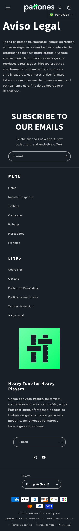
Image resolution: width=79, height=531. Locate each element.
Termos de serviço (20, 306)
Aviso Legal (16, 315)
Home (12, 188)
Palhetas (14, 224)
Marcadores (16, 233)
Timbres (13, 206)
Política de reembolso (23, 297)
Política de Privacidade (23, 288)
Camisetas (15, 215)
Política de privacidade (60, 518)
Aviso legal (65, 524)
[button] (8, 7)
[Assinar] (66, 156)
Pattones (33, 513)
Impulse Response (21, 197)
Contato (13, 279)
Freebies (14, 243)
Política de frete (45, 524)
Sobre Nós (15, 269)
